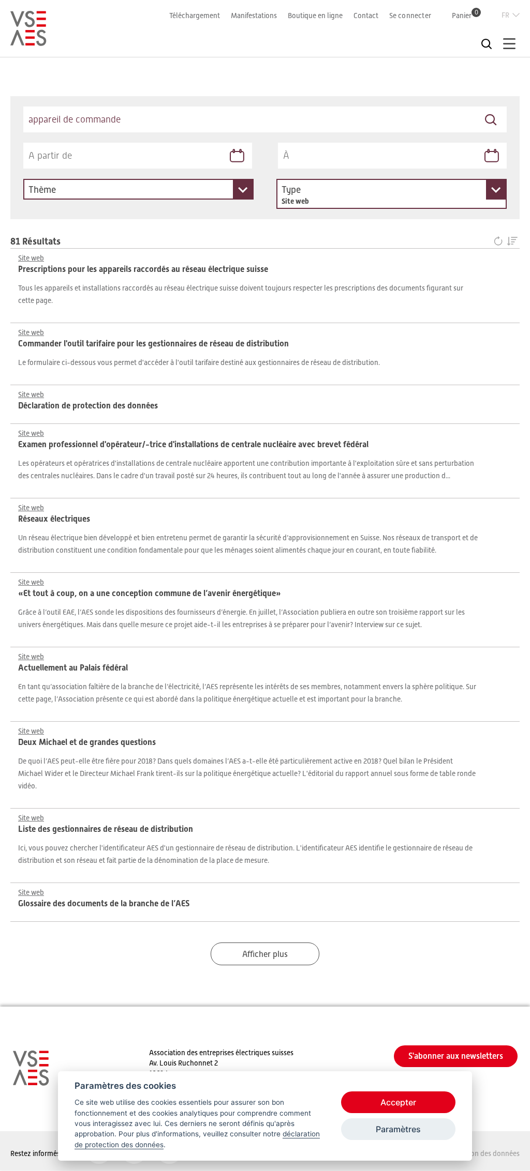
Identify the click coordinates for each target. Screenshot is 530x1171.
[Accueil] (28, 41)
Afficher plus (265, 954)
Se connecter (410, 15)
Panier (465, 15)
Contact (366, 15)
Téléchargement (194, 15)
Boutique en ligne (315, 15)
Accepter (398, 1102)
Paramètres (398, 1129)
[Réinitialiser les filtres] (500, 242)
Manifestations (254, 15)
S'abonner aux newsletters (455, 1056)
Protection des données (483, 1153)
